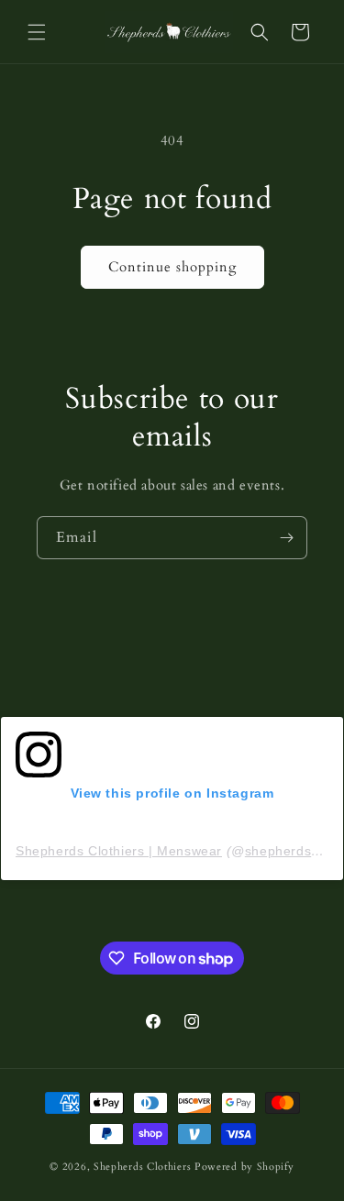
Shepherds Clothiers (142, 1166)
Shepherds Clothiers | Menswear (119, 850)
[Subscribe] (286, 537)
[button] (37, 32)
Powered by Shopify (244, 1166)
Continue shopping (172, 267)
